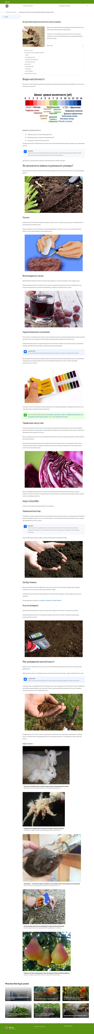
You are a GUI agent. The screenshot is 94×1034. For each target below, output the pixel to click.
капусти (40, 430)
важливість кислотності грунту (57, 414)
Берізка (59, 600)
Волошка (49, 589)
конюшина (49, 600)
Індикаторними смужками (31, 59)
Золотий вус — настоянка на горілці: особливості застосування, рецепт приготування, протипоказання (52, 883)
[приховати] (83, 46)
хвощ (44, 589)
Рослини (61, 27)
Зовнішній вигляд (29, 66)
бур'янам (42, 587)
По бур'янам (28, 69)
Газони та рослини (28, 5)
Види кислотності (28, 50)
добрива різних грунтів (73, 414)
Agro (7, 2)
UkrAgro (7, 6)
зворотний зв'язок (68, 1026)
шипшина (25, 596)
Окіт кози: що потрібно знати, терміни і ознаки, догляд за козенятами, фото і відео (46, 786)
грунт (48, 29)
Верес (54, 589)
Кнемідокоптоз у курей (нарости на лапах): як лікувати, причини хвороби (44, 828)
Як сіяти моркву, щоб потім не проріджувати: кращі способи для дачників (44, 926)
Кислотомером (29, 71)
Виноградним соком (30, 57)
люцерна (61, 594)
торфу (68, 673)
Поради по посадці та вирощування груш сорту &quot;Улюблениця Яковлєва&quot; (47, 973)
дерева (68, 27)
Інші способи (27, 64)
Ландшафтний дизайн (64, 5)
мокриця (71, 594)
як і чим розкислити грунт (60, 417)
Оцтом (26, 55)
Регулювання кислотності (30, 73)
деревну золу (26, 669)
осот (80, 594)
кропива (42, 600)
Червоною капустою (30, 62)
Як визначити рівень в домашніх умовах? (34, 52)
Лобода (54, 600)
